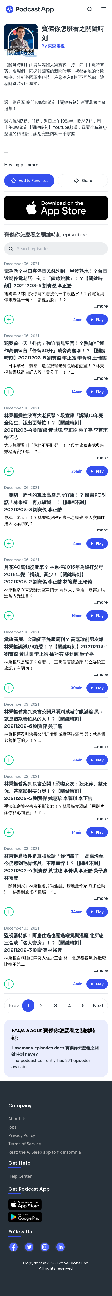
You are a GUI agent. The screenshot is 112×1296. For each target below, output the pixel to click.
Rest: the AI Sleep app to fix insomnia (44, 1152)
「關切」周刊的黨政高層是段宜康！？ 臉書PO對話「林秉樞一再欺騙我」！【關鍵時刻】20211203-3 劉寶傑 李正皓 (55, 502)
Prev (14, 1005)
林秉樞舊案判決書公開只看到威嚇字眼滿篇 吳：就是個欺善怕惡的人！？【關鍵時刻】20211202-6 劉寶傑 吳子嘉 (54, 719)
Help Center (20, 1176)
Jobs (12, 1127)
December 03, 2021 (21, 704)
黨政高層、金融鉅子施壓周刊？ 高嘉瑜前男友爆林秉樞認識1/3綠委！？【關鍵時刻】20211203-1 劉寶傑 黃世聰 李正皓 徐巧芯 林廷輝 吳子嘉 (56, 647)
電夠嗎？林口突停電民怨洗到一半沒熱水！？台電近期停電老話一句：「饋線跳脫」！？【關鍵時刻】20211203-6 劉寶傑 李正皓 (55, 278)
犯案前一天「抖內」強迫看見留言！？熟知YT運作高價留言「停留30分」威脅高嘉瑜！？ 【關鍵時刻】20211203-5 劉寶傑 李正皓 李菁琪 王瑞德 (55, 350)
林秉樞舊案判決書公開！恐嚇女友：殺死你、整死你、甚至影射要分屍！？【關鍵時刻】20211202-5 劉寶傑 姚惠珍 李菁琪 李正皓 (55, 791)
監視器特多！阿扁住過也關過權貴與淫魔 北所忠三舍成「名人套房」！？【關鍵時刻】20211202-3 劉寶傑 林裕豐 (54, 943)
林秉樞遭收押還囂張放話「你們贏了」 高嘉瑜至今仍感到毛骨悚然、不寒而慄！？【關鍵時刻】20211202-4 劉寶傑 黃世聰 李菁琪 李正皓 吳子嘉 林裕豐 (56, 867)
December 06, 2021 (21, 263)
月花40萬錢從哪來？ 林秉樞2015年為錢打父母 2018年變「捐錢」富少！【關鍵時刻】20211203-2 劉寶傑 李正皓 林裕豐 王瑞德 (53, 574)
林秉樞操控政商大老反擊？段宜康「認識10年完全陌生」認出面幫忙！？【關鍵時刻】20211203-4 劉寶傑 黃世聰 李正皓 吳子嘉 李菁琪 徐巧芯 (56, 426)
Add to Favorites (33, 180)
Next (98, 1005)
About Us (17, 1119)
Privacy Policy (21, 1135)
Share (87, 180)
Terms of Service (24, 1144)
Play (100, 319)
